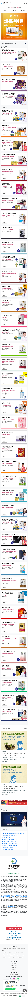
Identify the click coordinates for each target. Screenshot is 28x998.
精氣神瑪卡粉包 (7, 895)
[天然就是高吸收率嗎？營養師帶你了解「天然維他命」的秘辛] (14, 773)
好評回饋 (23, 10)
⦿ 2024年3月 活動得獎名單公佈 (9, 839)
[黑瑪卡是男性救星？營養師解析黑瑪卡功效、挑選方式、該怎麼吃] (14, 740)
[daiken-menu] (26, 3)
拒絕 (23, 995)
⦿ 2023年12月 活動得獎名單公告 (10, 847)
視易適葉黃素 (22, 894)
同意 (20, 995)
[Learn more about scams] (14, 803)
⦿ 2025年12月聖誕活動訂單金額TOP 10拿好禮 (13, 833)
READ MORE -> (5, 761)
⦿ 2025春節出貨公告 (7, 837)
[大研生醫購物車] (24, 3)
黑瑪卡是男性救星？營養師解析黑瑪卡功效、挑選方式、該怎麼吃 (13, 754)
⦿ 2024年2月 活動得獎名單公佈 (9, 843)
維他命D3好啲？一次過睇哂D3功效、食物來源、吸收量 (13, 956)
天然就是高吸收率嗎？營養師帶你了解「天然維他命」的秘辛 (12, 787)
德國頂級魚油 (12, 894)
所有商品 (5, 10)
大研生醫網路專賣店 (12, 906)
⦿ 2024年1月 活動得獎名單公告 (9, 845)
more (25, 728)
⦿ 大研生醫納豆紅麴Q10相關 (9, 841)
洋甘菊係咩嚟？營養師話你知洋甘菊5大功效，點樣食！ (13, 952)
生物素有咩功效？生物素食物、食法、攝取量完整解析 (13, 957)
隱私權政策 (15, 995)
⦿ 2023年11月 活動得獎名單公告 (10, 850)
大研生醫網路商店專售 (9, 43)
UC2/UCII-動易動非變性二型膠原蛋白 (8, 896)
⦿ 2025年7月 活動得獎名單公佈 (9, 835)
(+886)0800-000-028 (14, 928)
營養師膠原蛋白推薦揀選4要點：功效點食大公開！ (12, 954)
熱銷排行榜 (14, 10)
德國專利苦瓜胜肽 (18, 895)
